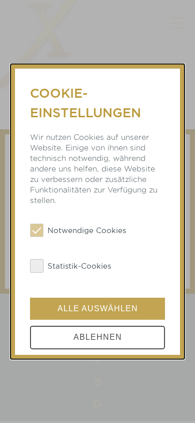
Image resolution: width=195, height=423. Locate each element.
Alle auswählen (98, 308)
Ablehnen (98, 337)
